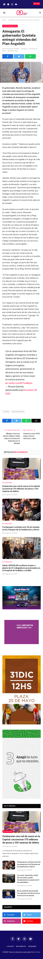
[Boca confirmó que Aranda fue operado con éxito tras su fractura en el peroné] (8, 893)
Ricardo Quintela (18, 411)
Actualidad (7, 831)
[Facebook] (4, 4)
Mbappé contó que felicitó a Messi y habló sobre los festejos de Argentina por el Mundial (11, 438)
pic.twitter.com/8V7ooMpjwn (18, 383)
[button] (4, 13)
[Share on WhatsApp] (30, 56)
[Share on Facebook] (7, 56)
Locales (10, 946)
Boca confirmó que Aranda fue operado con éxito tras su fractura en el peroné (28, 893)
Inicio (4, 20)
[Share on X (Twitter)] (19, 56)
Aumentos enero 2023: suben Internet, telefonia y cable (31, 436)
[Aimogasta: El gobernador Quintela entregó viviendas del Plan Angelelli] (21, 72)
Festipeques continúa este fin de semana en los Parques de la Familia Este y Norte (29, 864)
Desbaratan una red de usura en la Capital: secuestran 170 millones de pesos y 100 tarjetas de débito (21, 488)
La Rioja (6, 411)
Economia (32, 946)
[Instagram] (12, 4)
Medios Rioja (35, 952)
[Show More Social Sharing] (38, 56)
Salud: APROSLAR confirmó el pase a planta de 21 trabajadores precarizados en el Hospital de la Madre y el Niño (21, 568)
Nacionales (21, 946)
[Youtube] (16, 4)
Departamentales (10, 26)
